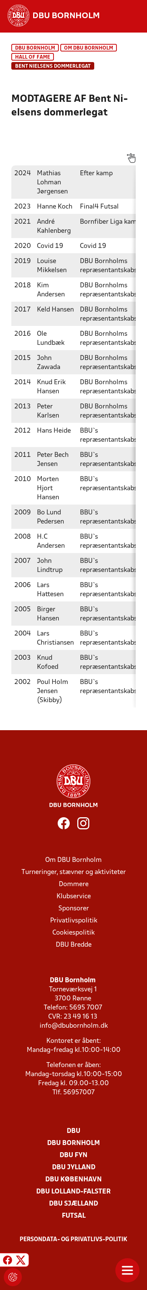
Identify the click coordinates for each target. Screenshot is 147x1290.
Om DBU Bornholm (88, 48)
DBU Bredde (74, 945)
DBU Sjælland (73, 1204)
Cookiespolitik (73, 933)
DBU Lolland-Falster (73, 1192)
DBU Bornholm (35, 48)
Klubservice (74, 896)
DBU (73, 1131)
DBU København (73, 1179)
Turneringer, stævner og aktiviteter (73, 872)
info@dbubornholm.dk (74, 1026)
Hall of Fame (32, 57)
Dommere (74, 884)
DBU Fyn (73, 1155)
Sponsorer (73, 908)
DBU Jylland (73, 1167)
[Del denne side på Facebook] (7, 1261)
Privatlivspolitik (73, 921)
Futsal (74, 1216)
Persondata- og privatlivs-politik (73, 1239)
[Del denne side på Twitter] (21, 1261)
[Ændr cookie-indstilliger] (13, 1277)
